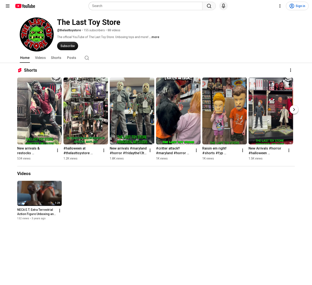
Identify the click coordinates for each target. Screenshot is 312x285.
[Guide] (7, 6)
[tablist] (156, 58)
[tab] (25, 58)
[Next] (294, 109)
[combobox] (146, 6)
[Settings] (279, 6)
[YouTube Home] (25, 6)
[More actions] (290, 70)
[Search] (209, 6)
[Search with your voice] (223, 6)
